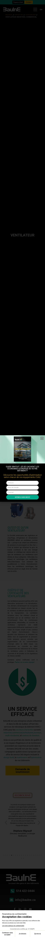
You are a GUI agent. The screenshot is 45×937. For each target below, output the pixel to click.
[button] (42, 438)
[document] (22, 468)
